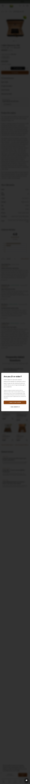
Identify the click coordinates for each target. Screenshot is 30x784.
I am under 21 (15, 407)
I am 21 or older (15, 402)
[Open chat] (26, 780)
